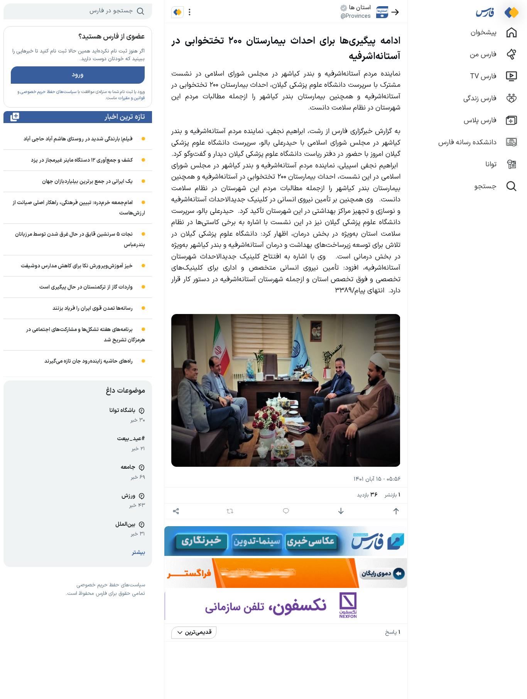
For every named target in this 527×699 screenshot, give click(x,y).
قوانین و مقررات (131, 98)
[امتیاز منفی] (340, 511)
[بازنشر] (230, 511)
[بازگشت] (395, 12)
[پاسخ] (286, 511)
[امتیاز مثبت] (396, 511)
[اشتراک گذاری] (175, 511)
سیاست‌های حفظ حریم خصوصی (48, 92)
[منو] (189, 12)
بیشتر (138, 553)
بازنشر (392, 495)
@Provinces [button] (356, 16)
